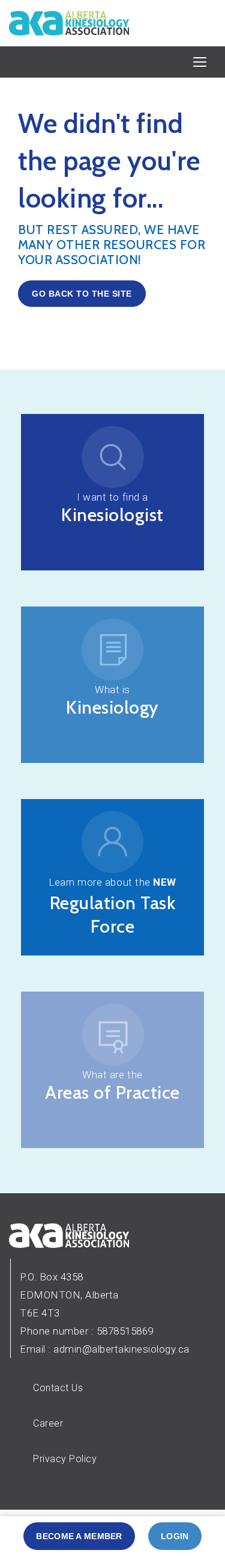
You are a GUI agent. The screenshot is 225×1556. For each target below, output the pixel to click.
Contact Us (58, 1388)
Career (48, 1423)
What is (112, 690)
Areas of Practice (112, 1092)
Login (174, 1536)
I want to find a (112, 497)
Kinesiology (112, 707)
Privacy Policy (65, 1459)
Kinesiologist (112, 515)
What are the (112, 1075)
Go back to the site (82, 293)
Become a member (79, 1536)
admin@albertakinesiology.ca (121, 1349)
